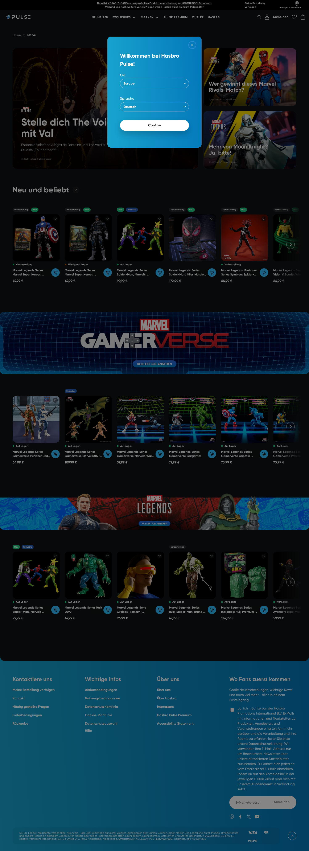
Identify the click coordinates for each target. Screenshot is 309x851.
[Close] (192, 45)
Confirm (154, 125)
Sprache (127, 99)
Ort (123, 75)
